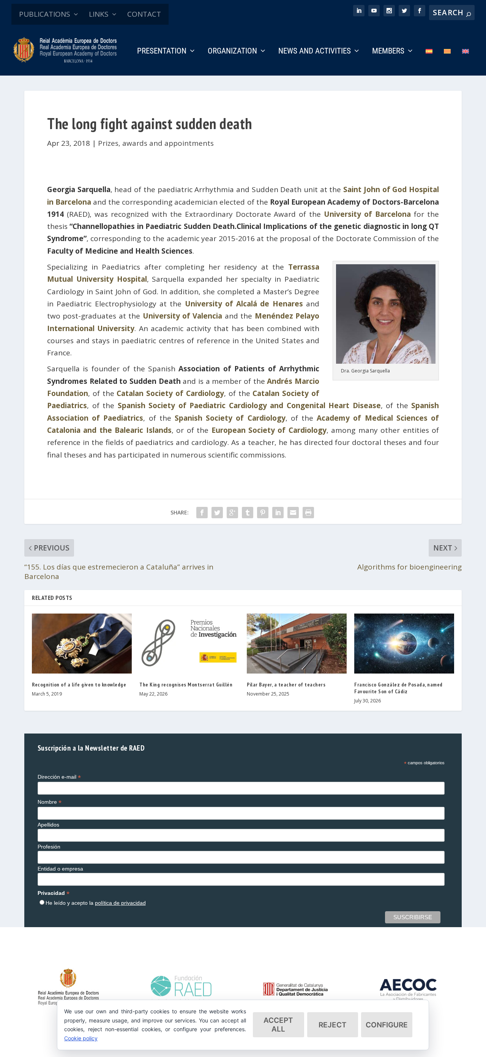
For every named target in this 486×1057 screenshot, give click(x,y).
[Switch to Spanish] (429, 62)
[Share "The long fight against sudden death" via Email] (293, 512)
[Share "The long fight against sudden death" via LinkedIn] (278, 512)
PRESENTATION (161, 51)
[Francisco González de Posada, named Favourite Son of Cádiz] (404, 644)
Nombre (50, 802)
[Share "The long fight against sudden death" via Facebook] (202, 512)
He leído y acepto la (96, 903)
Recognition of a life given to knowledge (79, 684)
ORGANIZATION (232, 51)
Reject (333, 1025)
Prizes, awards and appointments (156, 143)
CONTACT (144, 14)
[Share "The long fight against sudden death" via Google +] (232, 512)
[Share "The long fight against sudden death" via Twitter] (217, 512)
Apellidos (48, 825)
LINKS (99, 14)
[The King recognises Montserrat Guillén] (189, 644)
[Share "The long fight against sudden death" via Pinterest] (262, 512)
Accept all (278, 1024)
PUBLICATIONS (44, 14)
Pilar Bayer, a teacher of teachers (286, 684)
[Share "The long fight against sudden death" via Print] (308, 512)
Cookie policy (81, 1038)
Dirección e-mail (59, 777)
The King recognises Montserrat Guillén (185, 684)
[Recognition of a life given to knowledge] (82, 644)
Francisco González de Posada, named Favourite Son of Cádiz (398, 688)
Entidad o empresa (60, 869)
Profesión (49, 847)
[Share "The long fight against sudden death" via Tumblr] (247, 512)
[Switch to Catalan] (447, 62)
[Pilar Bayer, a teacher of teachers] (297, 644)
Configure (387, 1025)
